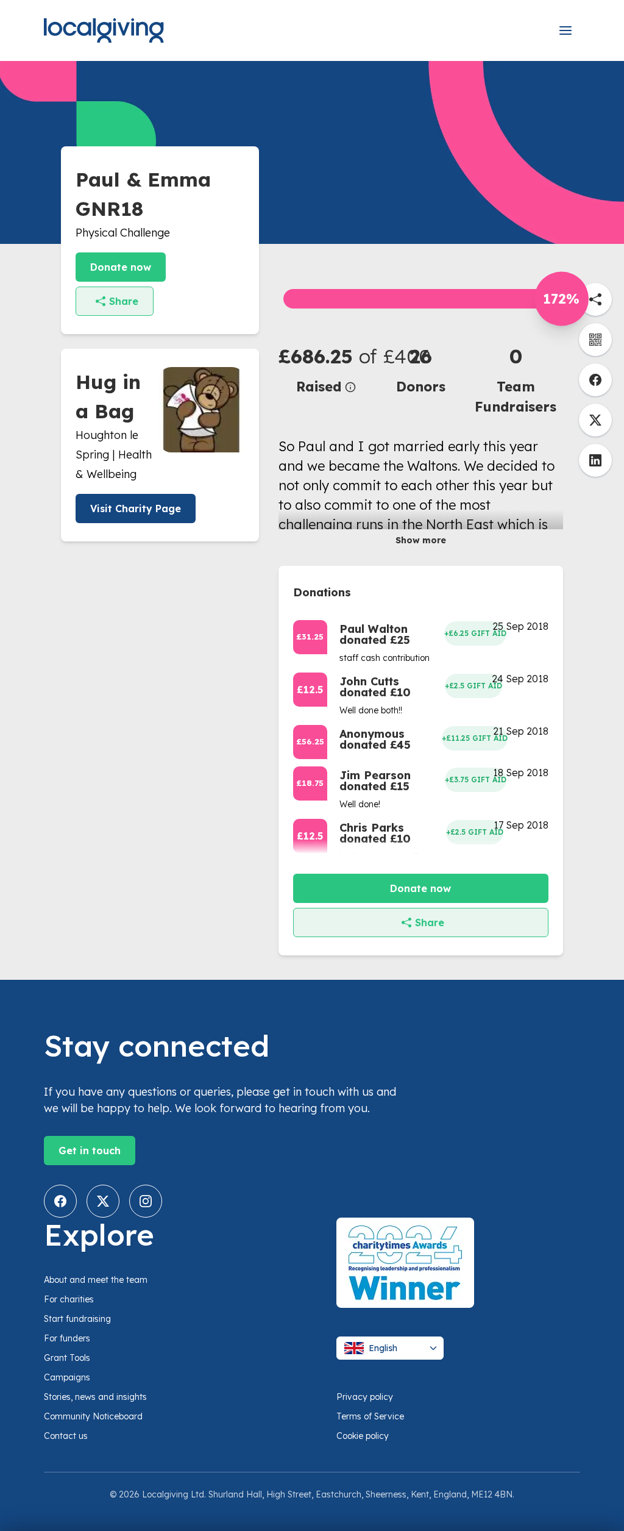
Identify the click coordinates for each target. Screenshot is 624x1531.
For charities (69, 1299)
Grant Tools (67, 1357)
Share (123, 301)
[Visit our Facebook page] (60, 1201)
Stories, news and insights (95, 1396)
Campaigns (67, 1377)
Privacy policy (364, 1396)
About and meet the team (95, 1279)
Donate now (120, 267)
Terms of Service (370, 1416)
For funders (67, 1338)
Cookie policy (362, 1435)
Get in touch (89, 1150)
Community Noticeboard (93, 1416)
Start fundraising (77, 1318)
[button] (326, 369)
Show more (420, 540)
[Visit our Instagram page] (145, 1201)
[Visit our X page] (103, 1201)
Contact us (66, 1435)
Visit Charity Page (135, 508)
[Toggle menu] (565, 30)
